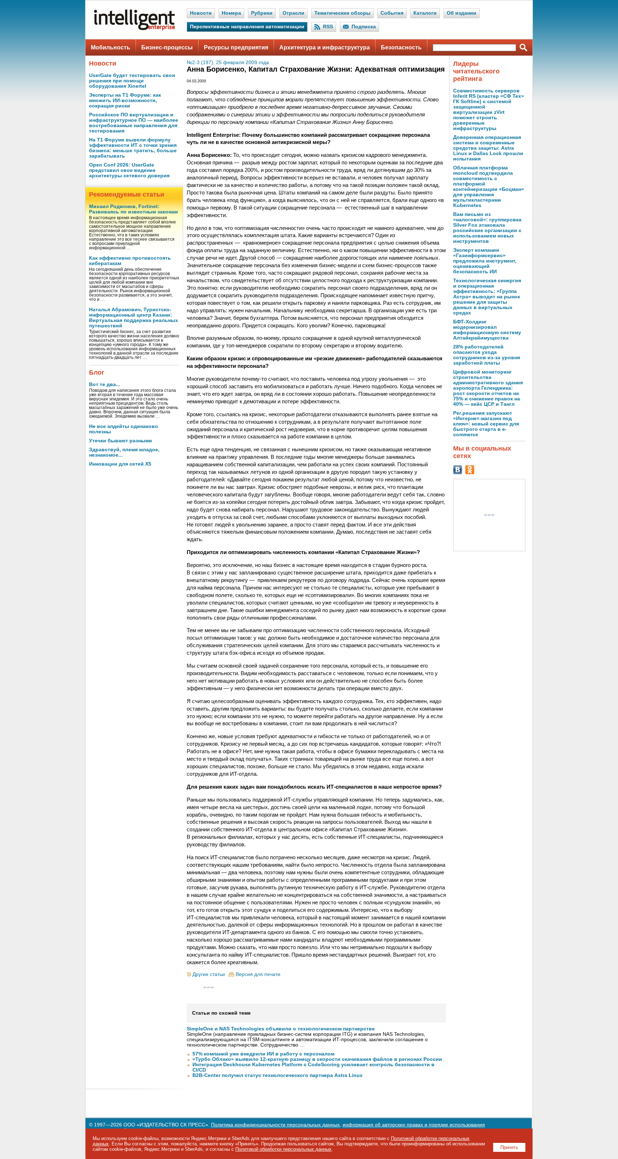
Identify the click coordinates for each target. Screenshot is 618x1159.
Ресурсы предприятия (236, 47)
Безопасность (401, 47)
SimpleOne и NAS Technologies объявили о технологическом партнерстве (281, 1028)
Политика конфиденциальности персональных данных (275, 1124)
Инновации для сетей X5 (120, 464)
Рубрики (262, 13)
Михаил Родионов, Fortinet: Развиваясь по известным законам (133, 209)
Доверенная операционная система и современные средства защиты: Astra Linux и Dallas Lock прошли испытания (488, 148)
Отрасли (293, 13)
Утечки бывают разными (120, 440)
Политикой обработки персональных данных (283, 1149)
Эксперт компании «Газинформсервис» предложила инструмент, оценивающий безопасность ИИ (484, 260)
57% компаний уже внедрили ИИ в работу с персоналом (263, 1054)
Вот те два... (104, 384)
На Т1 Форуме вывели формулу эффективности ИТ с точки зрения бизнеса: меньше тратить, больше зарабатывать (133, 148)
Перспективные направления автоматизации (247, 26)
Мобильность (110, 47)
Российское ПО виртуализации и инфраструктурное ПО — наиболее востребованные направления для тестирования (133, 123)
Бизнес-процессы (167, 47)
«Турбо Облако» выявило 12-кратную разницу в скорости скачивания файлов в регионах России (317, 1059)
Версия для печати (258, 974)
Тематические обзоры (342, 13)
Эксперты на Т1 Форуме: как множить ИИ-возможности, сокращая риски (125, 100)
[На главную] (134, 29)
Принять (509, 1147)
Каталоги (425, 13)
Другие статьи (208, 974)
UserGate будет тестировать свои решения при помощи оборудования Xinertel (132, 81)
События (392, 13)
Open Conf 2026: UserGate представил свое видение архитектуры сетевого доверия (129, 170)
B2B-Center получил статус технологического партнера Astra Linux (277, 1075)
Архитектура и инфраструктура (324, 47)
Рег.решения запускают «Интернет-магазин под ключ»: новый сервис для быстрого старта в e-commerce (486, 423)
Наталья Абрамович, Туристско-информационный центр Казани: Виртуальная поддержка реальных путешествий (133, 317)
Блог (96, 372)
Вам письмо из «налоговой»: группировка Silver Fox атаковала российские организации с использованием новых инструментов (487, 228)
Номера (231, 13)
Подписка (364, 26)
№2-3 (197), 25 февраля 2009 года (228, 62)
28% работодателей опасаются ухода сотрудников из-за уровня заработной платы (486, 355)
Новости (201, 13)
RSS (328, 26)
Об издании (461, 13)
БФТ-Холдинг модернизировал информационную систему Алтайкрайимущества (487, 330)
